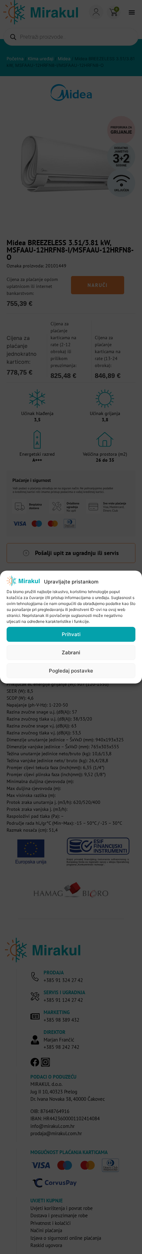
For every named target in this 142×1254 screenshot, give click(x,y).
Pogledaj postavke (71, 671)
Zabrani (71, 652)
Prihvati (71, 634)
